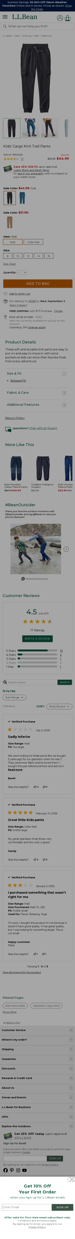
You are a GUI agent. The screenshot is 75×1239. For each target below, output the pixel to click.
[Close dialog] (71, 1179)
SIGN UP (63, 1207)
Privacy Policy (37, 1227)
